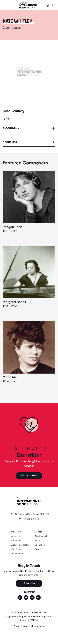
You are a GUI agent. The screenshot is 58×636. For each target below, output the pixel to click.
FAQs (37, 540)
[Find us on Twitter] (26, 597)
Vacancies (40, 545)
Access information (20, 545)
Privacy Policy (20, 626)
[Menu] (4, 5)
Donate (38, 532)
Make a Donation (29, 475)
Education (16, 540)
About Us (15, 536)
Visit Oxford (16, 549)
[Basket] (48, 5)
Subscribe (29, 583)
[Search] (53, 5)
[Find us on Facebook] (19, 597)
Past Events (17, 553)
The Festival (41, 536)
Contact (39, 549)
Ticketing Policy (37, 626)
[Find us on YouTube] (38, 597)
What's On (16, 532)
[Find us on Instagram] (32, 597)
